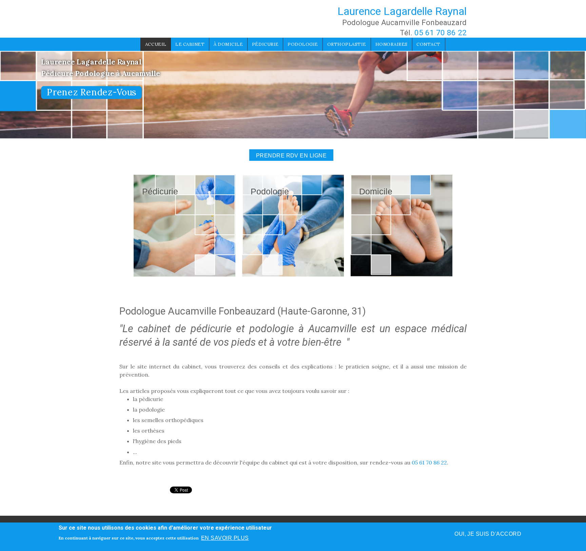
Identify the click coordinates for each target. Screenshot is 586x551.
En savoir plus (225, 538)
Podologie (303, 44)
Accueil (156, 44)
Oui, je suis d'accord (487, 534)
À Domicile (228, 44)
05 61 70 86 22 (440, 32)
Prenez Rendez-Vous (91, 92)
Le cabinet (189, 44)
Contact (428, 44)
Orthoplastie (346, 44)
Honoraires (391, 44)
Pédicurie (265, 44)
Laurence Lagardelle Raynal (402, 11)
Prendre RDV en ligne (291, 155)
